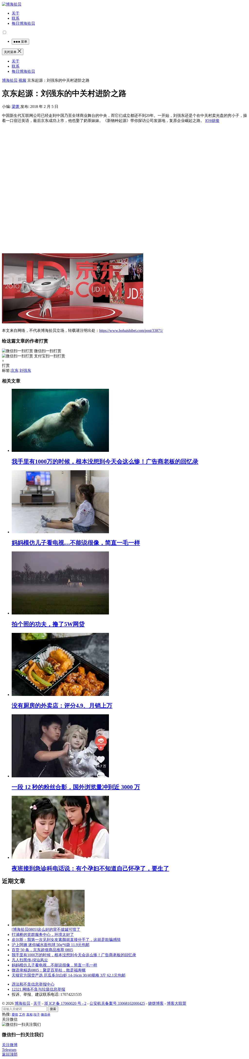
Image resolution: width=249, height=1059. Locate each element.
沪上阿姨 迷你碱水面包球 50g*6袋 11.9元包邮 (50, 945)
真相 (29, 1014)
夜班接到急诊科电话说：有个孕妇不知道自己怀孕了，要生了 (90, 868)
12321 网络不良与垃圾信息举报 (38, 989)
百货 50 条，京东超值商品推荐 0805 (42, 950)
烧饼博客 (156, 1003)
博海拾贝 (10, 80)
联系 (15, 18)
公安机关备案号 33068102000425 (117, 1003)
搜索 (53, 1009)
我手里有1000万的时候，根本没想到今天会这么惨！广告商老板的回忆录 (105, 461)
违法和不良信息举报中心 (33, 984)
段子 (37, 1014)
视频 (22, 80)
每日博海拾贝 (23, 23)
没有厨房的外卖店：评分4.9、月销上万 (62, 705)
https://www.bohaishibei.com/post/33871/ (131, 330)
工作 (22, 1014)
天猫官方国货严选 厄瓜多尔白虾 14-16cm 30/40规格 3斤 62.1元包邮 (68, 975)
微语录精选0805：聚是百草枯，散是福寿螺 (49, 970)
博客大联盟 (176, 1003)
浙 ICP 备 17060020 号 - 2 (65, 1003)
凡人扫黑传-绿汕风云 (30, 960)
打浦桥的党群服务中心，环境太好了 (43, 934)
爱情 (15, 1014)
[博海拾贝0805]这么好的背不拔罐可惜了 (46, 929)
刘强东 (25, 370)
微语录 (45, 1014)
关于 (15, 13)
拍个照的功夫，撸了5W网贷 (48, 624)
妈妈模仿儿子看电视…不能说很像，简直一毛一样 (76, 543)
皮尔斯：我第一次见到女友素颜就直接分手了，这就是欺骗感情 (66, 940)
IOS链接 (212, 121)
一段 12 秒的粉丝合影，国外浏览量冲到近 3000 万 (76, 787)
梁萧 (16, 106)
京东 (14, 370)
